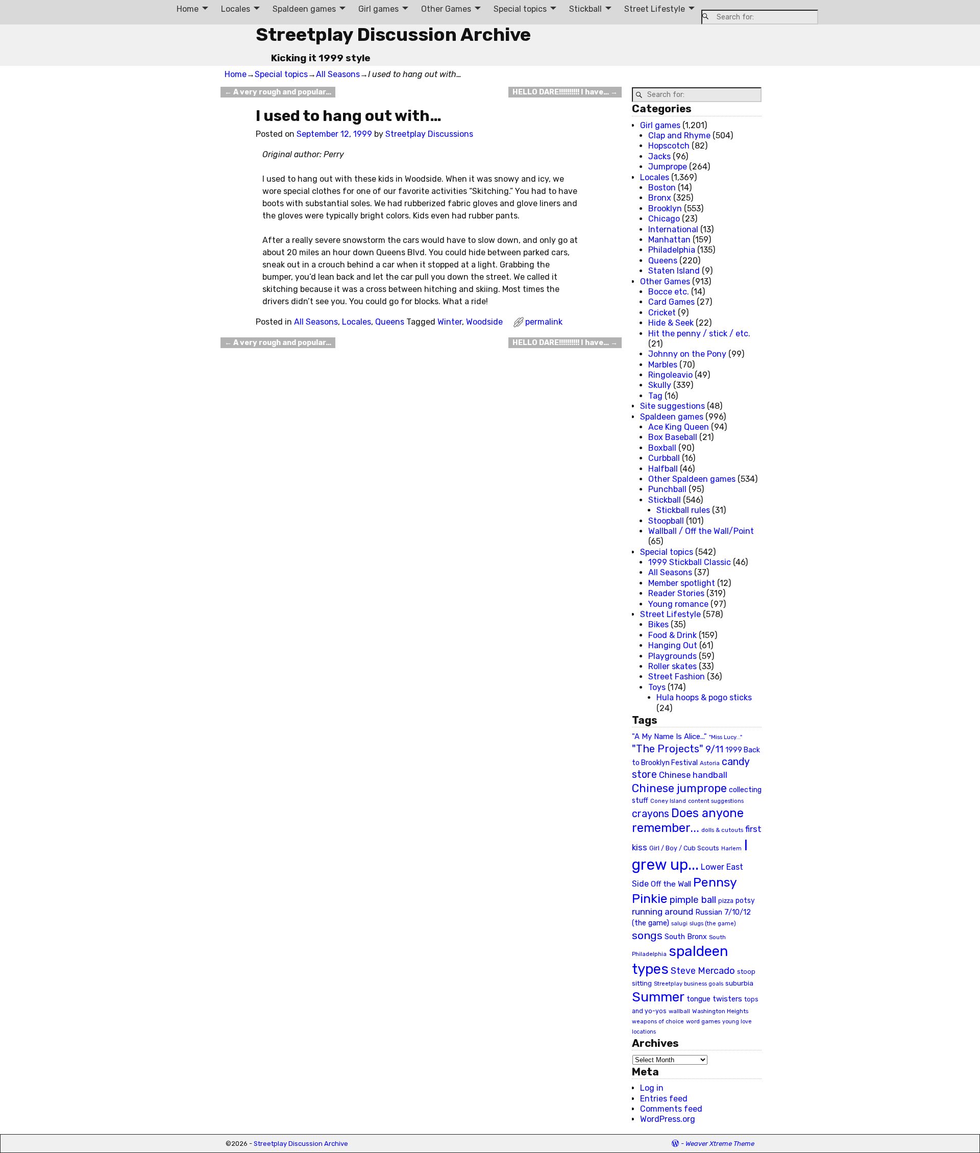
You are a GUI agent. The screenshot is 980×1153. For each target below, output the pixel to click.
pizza (725, 900)
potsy (745, 900)
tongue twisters (714, 998)
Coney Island (668, 800)
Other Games (446, 9)
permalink (543, 322)
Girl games (378, 9)
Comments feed (671, 1109)
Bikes (658, 624)
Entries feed (664, 1098)
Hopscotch (669, 146)
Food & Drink (672, 635)
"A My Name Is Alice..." (669, 736)
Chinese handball (693, 775)
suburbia (739, 983)
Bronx (659, 198)
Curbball (664, 458)
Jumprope (667, 166)
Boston (662, 187)
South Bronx (686, 937)
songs (647, 935)
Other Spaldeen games (692, 479)
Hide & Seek (671, 323)
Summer (658, 996)
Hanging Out (672, 645)
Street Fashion (676, 676)
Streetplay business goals (688, 983)
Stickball (585, 9)
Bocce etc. (668, 292)
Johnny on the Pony (687, 354)
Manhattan (669, 239)
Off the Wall (671, 884)
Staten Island (674, 271)
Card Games (671, 302)
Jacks (659, 156)
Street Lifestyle (654, 9)
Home (188, 9)
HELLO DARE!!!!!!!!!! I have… (565, 92)
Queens (389, 322)
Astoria (710, 763)
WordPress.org (667, 1119)
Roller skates (672, 666)
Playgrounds (672, 656)
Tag (655, 396)
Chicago (664, 219)
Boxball (662, 448)
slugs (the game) (713, 923)
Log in (652, 1088)
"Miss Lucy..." (725, 737)
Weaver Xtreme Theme (719, 1143)
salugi (679, 923)
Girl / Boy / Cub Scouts (684, 848)
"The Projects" (667, 749)
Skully (659, 385)
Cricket (662, 312)
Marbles (662, 365)
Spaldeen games (304, 9)
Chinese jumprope (679, 788)
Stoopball (666, 521)
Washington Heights (720, 1011)
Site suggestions (672, 406)
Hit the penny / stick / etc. (699, 333)
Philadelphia (671, 250)
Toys (657, 687)
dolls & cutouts (722, 829)
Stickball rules (683, 510)
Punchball (667, 489)
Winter (449, 322)
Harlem (731, 848)
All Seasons (338, 74)
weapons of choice (658, 1021)
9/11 (714, 749)
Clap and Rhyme (679, 135)
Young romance (678, 604)
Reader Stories (676, 593)
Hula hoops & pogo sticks (704, 697)
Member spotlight (681, 583)
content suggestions (716, 800)
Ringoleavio (670, 375)
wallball (679, 1011)
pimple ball (693, 899)
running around (662, 911)
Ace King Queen (678, 427)
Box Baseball (672, 437)
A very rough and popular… (278, 92)
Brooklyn (665, 208)
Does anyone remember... (688, 821)
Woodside (484, 322)
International (673, 229)
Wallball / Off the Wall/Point (701, 531)
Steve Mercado (703, 970)
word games (703, 1021)
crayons (650, 814)
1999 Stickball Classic (689, 562)
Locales (235, 9)
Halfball (663, 469)
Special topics (520, 9)
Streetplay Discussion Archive (393, 34)
